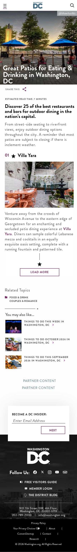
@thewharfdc (67, 13)
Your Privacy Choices (24, 528)
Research (34, 539)
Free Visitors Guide (41, 482)
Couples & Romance (23, 301)
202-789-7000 (22, 515)
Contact (46, 533)
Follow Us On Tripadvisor (63, 472)
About (52, 528)
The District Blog (43, 495)
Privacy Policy (38, 523)
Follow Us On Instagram (48, 472)
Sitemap (29, 533)
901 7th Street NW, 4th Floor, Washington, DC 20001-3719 (38, 510)
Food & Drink (18, 297)
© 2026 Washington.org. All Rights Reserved (38, 544)
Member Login (40, 489)
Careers (21, 533)
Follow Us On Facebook (33, 472)
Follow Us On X (40, 472)
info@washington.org (51, 515)
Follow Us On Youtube (55, 472)
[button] (39, 272)
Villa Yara (64, 204)
